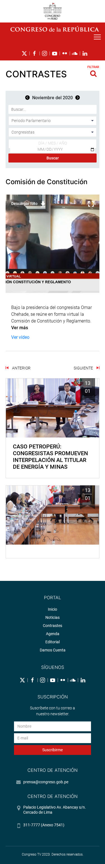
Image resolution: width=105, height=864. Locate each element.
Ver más (20, 327)
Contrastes (52, 625)
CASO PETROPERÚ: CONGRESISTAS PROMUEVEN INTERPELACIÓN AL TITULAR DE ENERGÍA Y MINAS (50, 456)
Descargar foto (24, 203)
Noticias (52, 617)
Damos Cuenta (53, 650)
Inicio (52, 609)
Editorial (52, 642)
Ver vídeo (20, 337)
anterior (21, 368)
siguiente (84, 368)
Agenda (52, 633)
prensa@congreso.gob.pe (45, 782)
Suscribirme (52, 750)
